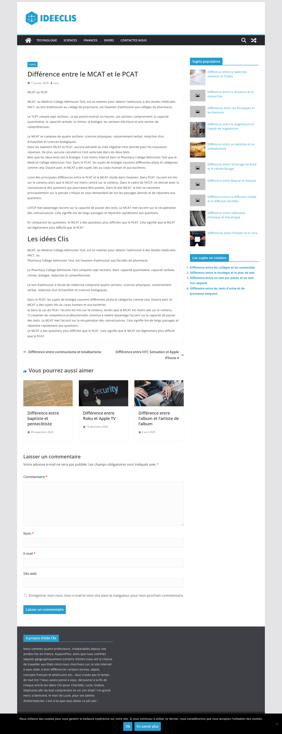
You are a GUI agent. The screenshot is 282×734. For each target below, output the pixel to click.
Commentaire (35, 477)
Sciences (70, 40)
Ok (128, 726)
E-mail (29, 553)
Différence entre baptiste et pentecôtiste (43, 418)
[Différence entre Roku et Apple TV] (103, 383)
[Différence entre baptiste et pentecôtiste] (48, 383)
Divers (109, 40)
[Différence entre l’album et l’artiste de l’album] (159, 383)
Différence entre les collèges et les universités (222, 267)
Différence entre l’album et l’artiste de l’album (159, 418)
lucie (56, 83)
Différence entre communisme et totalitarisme (64, 352)
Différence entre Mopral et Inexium (231, 181)
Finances (90, 40)
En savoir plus (148, 726)
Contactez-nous (134, 40)
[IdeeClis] (28, 40)
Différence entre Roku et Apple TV (99, 415)
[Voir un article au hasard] (254, 40)
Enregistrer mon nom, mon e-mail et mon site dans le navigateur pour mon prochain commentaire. (106, 595)
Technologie (47, 40)
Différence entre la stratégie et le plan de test (222, 273)
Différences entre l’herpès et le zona (232, 233)
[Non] (277, 724)
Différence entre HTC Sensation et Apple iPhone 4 (147, 355)
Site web (30, 573)
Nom (28, 533)
